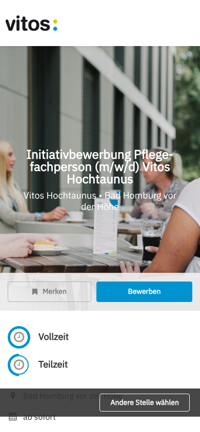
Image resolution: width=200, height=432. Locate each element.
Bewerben (144, 291)
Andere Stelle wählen (144, 402)
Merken (55, 291)
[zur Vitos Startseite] (41, 23)
